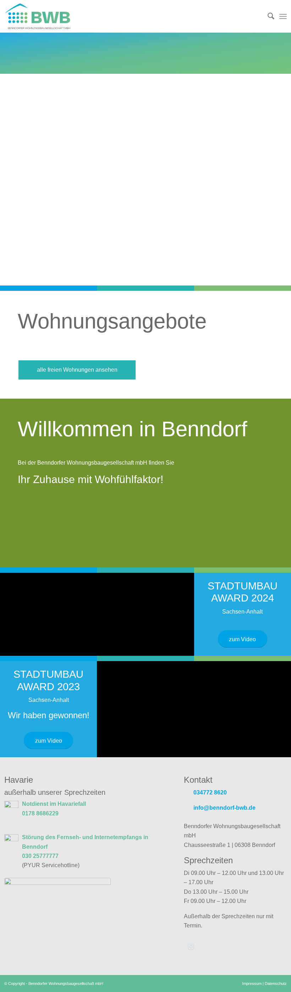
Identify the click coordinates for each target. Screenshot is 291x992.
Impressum (252, 983)
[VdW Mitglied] (57, 900)
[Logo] (44, 16)
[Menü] (283, 16)
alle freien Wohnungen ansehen (77, 370)
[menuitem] (267, 16)
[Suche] (267, 16)
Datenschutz (276, 983)
